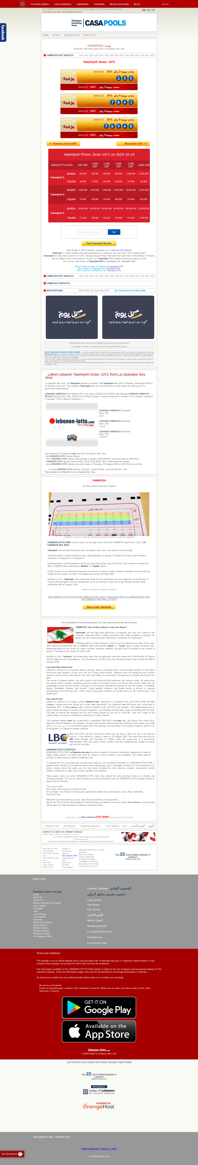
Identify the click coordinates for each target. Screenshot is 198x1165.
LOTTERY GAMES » (40, 4)
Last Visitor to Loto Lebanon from (99, 1062)
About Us (37, 897)
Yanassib (37, 919)
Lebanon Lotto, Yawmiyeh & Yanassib (82, 988)
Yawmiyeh (38, 908)
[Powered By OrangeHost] (99, 1109)
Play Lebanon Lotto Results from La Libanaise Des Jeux (70, 472)
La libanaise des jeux (81, 839)
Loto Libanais (39, 914)
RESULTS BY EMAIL (119, 4)
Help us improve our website (47, 903)
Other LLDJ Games (42, 922)
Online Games (40, 925)
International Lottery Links (99, 1149)
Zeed (35, 911)
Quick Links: (39, 879)
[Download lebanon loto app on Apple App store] (99, 1041)
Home (36, 894)
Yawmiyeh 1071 (128, 261)
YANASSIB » (99, 4)
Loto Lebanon (40, 905)
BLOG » (137, 4)
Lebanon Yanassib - (109, 888)
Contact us (38, 900)
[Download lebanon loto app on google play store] (99, 1018)
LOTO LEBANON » (63, 4)
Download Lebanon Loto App (47, 891)
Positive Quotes (40, 928)
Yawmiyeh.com (113, 261)
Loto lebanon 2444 (42, 936)
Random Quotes (41, 930)
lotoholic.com (62, 1137)
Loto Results (39, 917)
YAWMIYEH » (83, 4)
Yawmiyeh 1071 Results (121, 250)
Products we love (41, 933)
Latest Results (94, 900)
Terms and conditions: (48, 953)
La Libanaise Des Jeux (110, 9)
